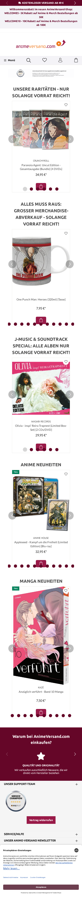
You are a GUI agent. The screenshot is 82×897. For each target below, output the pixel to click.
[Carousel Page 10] (21, 324)
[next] (70, 139)
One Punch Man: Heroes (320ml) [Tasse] (41, 299)
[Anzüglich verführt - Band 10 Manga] (41, 636)
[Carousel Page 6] (57, 189)
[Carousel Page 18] (72, 324)
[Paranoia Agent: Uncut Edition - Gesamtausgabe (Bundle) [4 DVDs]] (41, 129)
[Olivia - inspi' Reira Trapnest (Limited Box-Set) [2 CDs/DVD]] (41, 388)
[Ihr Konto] (60, 60)
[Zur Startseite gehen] (41, 44)
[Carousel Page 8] (9, 324)
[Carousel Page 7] (9, 566)
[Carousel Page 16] (60, 324)
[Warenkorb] (76, 60)
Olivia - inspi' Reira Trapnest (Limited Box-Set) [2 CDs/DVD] (41, 427)
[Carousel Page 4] (44, 189)
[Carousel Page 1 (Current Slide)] (25, 189)
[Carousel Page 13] (41, 324)
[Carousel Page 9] (15, 324)
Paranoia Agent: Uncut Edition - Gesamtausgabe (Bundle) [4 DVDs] (41, 167)
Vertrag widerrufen (41, 820)
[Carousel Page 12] (34, 324)
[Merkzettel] (44, 60)
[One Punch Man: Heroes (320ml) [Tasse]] (41, 261)
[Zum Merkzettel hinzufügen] (66, 105)
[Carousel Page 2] (31, 189)
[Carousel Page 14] (47, 324)
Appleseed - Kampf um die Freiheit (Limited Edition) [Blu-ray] (41, 544)
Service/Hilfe (14, 834)
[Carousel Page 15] (53, 324)
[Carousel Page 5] (50, 189)
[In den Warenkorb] (41, 186)
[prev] (12, 139)
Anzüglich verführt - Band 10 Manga (41, 691)
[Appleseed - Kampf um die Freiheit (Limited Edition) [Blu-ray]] (41, 502)
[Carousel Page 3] (37, 189)
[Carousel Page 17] (66, 324)
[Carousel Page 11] (28, 324)
